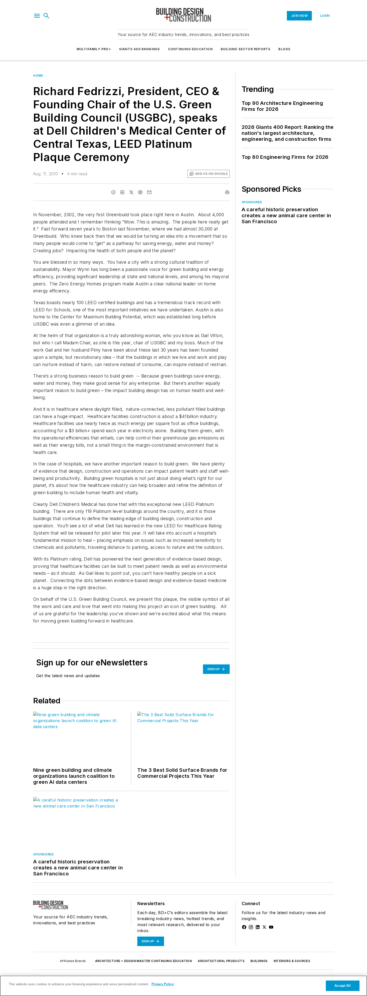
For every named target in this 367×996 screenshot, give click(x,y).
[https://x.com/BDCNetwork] (264, 927)
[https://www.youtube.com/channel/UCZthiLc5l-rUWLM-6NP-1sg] (271, 927)
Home (38, 75)
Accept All (343, 986)
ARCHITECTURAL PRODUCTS (221, 961)
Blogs (284, 49)
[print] (227, 192)
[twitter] (131, 192)
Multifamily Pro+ (94, 49)
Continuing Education (190, 49)
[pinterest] (140, 192)
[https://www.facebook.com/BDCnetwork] (244, 927)
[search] (46, 15)
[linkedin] (122, 192)
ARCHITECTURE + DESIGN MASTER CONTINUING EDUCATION (143, 961)
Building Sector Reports (246, 49)
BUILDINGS (259, 961)
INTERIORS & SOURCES (292, 961)
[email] (149, 192)
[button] (37, 15)
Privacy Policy (163, 984)
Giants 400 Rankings (139, 49)
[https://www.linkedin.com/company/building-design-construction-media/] (257, 927)
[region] (183, 986)
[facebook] (113, 192)
